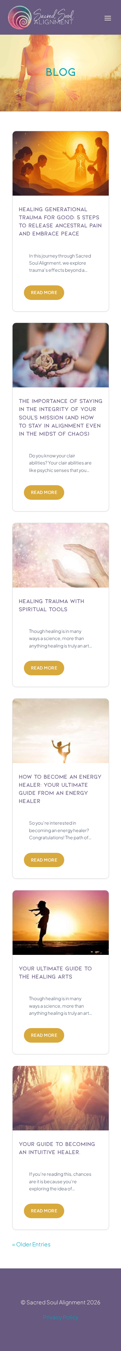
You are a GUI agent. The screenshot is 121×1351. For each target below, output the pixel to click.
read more (44, 292)
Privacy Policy (60, 1317)
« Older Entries (31, 1244)
